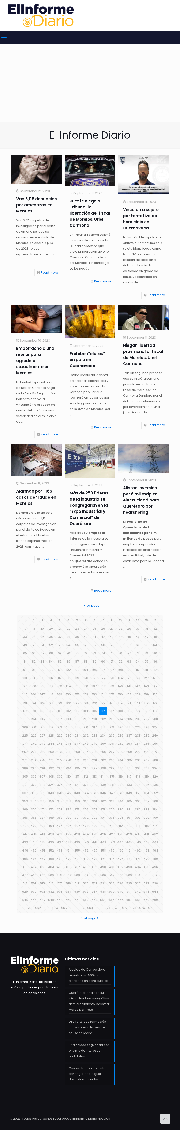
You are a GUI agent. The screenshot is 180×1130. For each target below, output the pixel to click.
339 (42, 793)
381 (129, 809)
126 (137, 678)
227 (42, 735)
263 (77, 752)
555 (112, 900)
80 (155, 653)
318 (137, 776)
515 (42, 883)
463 (146, 850)
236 (120, 735)
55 (77, 645)
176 (155, 702)
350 (138, 793)
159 (146, 694)
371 (42, 809)
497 (25, 875)
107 (111, 669)
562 (38, 908)
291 (42, 768)
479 (146, 858)
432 (155, 834)
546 (34, 900)
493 (129, 867)
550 (68, 900)
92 (120, 661)
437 (60, 842)
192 (155, 711)
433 (25, 842)
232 (86, 735)
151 (77, 694)
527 (146, 883)
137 (94, 686)
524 (120, 883)
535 (77, 891)
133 (59, 686)
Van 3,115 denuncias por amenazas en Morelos (36, 205)
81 (25, 661)
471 (77, 858)
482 (34, 867)
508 (120, 875)
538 (103, 891)
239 (146, 735)
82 (34, 661)
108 (120, 669)
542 (138, 891)
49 (25, 645)
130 (33, 686)
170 (103, 702)
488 (86, 867)
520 (86, 883)
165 (59, 702)
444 (120, 842)
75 (111, 653)
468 (51, 858)
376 (85, 809)
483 (42, 867)
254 (138, 743)
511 (146, 875)
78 (137, 653)
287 (146, 760)
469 (60, 858)
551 (77, 900)
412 (120, 826)
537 (94, 891)
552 (86, 900)
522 (103, 883)
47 (146, 637)
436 (51, 842)
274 (34, 760)
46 (138, 637)
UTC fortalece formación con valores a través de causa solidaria (87, 1027)
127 (146, 678)
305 (25, 776)
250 (103, 743)
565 (64, 908)
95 (146, 661)
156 (120, 694)
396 (120, 817)
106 (103, 669)
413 (129, 826)
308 (51, 776)
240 (155, 735)
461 (129, 850)
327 (77, 785)
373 (59, 809)
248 (86, 743)
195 (42, 719)
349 (129, 793)
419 (42, 834)
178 (33, 711)
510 (137, 875)
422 (68, 834)
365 (129, 801)
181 (60, 711)
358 (68, 801)
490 (103, 867)
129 (25, 686)
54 (68, 645)
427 (112, 834)
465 (25, 858)
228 (51, 735)
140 (120, 686)
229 (60, 735)
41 (94, 637)
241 (24, 743)
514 (33, 883)
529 (25, 891)
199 (77, 719)
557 (129, 900)
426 (103, 834)
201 (94, 719)
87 (77, 661)
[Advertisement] (90, 87)
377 (94, 809)
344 (86, 793)
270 (137, 752)
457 (94, 850)
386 (34, 817)
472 (86, 858)
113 (25, 678)
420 (51, 834)
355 (42, 801)
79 (146, 653)
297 (94, 768)
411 (112, 826)
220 (120, 727)
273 (25, 760)
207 (146, 719)
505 (94, 875)
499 (42, 875)
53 (60, 645)
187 (111, 711)
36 (51, 637)
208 (155, 719)
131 (42, 686)
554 (103, 900)
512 (155, 875)
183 (77, 711)
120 (85, 678)
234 (103, 735)
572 (125, 908)
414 (137, 826)
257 (25, 752)
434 (34, 842)
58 (103, 645)
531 (42, 891)
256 (155, 743)
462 (138, 850)
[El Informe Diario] (41, 15)
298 (103, 768)
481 (24, 867)
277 (59, 760)
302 (138, 768)
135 (77, 686)
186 (103, 711)
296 (86, 768)
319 (146, 776)
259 (42, 752)
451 (42, 850)
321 (25, 785)
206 (138, 719)
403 (42, 826)
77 (129, 653)
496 (155, 867)
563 (46, 908)
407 (77, 826)
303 (146, 768)
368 (155, 801)
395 (112, 817)
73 (94, 653)
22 (68, 628)
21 (59, 628)
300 (120, 768)
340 (51, 793)
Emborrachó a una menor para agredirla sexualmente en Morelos (35, 361)
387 (42, 817)
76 (120, 653)
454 (68, 850)
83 (42, 661)
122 (103, 678)
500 (51, 875)
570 (107, 908)
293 (60, 768)
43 (112, 637)
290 (34, 768)
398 (138, 817)
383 (146, 809)
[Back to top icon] (165, 1119)
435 (42, 842)
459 (112, 850)
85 (60, 661)
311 (77, 776)
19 (42, 628)
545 (25, 900)
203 (112, 719)
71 (77, 653)
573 (133, 908)
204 (120, 719)
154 (103, 694)
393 (94, 817)
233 (94, 735)
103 (77, 669)
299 (112, 768)
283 (112, 760)
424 (86, 834)
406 (68, 826)
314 (103, 776)
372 (51, 809)
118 (68, 678)
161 (25, 702)
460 (120, 850)
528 (155, 883)
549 (60, 900)
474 (103, 858)
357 (59, 801)
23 (77, 628)
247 (77, 743)
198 (68, 719)
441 (94, 842)
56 (86, 645)
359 (77, 801)
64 (155, 645)
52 (51, 645)
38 (68, 637)
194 (33, 719)
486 (68, 867)
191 (146, 711)
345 (94, 793)
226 (34, 735)
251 (111, 743)
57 (94, 645)
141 (129, 686)
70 (68, 653)
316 (120, 776)
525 (129, 883)
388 (51, 817)
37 (59, 637)
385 (25, 817)
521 (94, 883)
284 (120, 760)
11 (112, 620)
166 (68, 702)
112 (155, 669)
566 (72, 908)
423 (77, 834)
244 (51, 743)
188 (120, 711)
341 (59, 793)
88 (86, 661)
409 (94, 826)
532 (51, 891)
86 (68, 661)
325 (60, 785)
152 (85, 694)
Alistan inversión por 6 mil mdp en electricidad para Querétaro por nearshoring (141, 500)
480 (155, 858)
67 (42, 653)
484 (51, 867)
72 (85, 653)
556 (120, 900)
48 (155, 637)
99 (42, 669)
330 (103, 785)
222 (138, 727)
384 (155, 809)
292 (51, 768)
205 (129, 719)
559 (146, 900)
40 (86, 637)
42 (103, 637)
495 (146, 867)
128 (155, 678)
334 (138, 785)
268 (120, 752)
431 (146, 834)
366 (138, 801)
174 (137, 702)
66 (34, 653)
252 (120, 743)
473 (94, 858)
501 (59, 875)
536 (86, 891)
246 (68, 743)
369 (25, 809)
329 (94, 785)
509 (129, 875)
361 (94, 801)
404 (51, 826)
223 (146, 727)
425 (94, 834)
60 (120, 645)
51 (42, 645)
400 (155, 817)
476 (120, 858)
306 (34, 776)
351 (146, 793)
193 (25, 719)
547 (42, 900)
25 (94, 628)
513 (25, 883)
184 (85, 711)
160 (155, 694)
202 (103, 719)
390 (68, 817)
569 (98, 908)
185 (94, 711)
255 (146, 743)
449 (25, 850)
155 (111, 694)
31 (146, 628)
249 (94, 743)
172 (120, 702)
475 (112, 858)
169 (94, 702)
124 (120, 678)
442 (103, 842)
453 (60, 850)
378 (103, 809)
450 (34, 850)
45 (129, 637)
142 (137, 686)
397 (129, 817)
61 (129, 645)
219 (111, 727)
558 (138, 900)
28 (120, 628)
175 (146, 702)
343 (77, 793)
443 (112, 842)
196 (51, 719)
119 (77, 678)
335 (146, 785)
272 (155, 752)
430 (138, 834)
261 (59, 752)
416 (155, 826)
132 (51, 686)
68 (51, 653)
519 (77, 883)
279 (77, 760)
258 (34, 752)
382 (138, 809)
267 (111, 752)
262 (68, 752)
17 (25, 628)
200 (86, 719)
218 (103, 727)
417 (25, 834)
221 (129, 727)
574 (142, 908)
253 (129, 743)
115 (42, 678)
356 (51, 801)
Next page (88, 918)
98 (34, 669)
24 (86, 628)
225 (25, 735)
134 (68, 686)
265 (94, 752)
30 (138, 628)
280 (86, 760)
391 (77, 817)
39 (77, 637)
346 (103, 793)
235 (112, 735)
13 (129, 620)
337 (25, 793)
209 (25, 727)
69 (60, 653)
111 (146, 669)
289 (25, 768)
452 (51, 850)
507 (111, 875)
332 (120, 785)
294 (68, 768)
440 (86, 842)
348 (120, 793)
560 (155, 900)
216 (85, 727)
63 (146, 645)
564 (55, 908)
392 (86, 817)
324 (51, 785)
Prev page (92, 605)
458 (103, 850)
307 (42, 776)
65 (25, 653)
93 (129, 661)
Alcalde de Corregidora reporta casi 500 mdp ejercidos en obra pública (88, 975)
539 (112, 891)
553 (94, 900)
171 (111, 702)
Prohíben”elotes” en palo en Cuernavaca (87, 360)
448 (155, 842)
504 (86, 875)
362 (103, 801)
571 (116, 908)
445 (129, 842)
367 (146, 801)
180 (51, 711)
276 (51, 760)
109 (129, 669)
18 (33, 628)
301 (129, 768)
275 (42, 760)
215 (77, 727)
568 (90, 908)
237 (129, 735)
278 (68, 760)
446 (138, 842)
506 (103, 875)
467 (42, 858)
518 (68, 883)
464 (155, 850)
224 (155, 727)
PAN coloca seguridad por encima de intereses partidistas (89, 1050)
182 (68, 711)
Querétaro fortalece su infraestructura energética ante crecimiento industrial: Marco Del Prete (89, 1001)
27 (111, 628)
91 (111, 661)
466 (34, 858)
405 (60, 826)
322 (34, 785)
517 (59, 883)
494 (138, 867)
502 (68, 875)
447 (146, 842)
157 (129, 694)
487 (77, 867)
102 (68, 669)
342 (68, 793)
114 (34, 678)
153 (94, 694)
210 (33, 727)
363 (112, 801)
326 (68, 785)
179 (42, 711)
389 (60, 817)
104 (85, 669)
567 (81, 908)
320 (155, 776)
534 (68, 891)
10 (103, 620)
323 (42, 785)
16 (155, 620)
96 (155, 661)
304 (155, 768)
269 (129, 752)
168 (85, 702)
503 (77, 875)
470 (68, 858)
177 (25, 711)
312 (85, 776)
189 (129, 711)
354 (34, 801)
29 (129, 628)
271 (146, 752)
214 (68, 727)
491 (111, 867)
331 (111, 785)
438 (68, 842)
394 (103, 817)
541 (129, 891)
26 (103, 628)
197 (59, 719)
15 (146, 620)
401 (24, 826)
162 (33, 702)
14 (137, 620)
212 (51, 727)
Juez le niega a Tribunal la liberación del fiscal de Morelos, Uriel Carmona (90, 213)
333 (129, 785)
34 (34, 637)
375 (77, 809)
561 (29, 908)
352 (155, 793)
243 (42, 743)
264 (86, 752)
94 (138, 661)
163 (42, 702)
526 (138, 883)
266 (103, 752)
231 (77, 735)
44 (120, 637)
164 (51, 702)
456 (86, 850)
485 (60, 867)
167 (77, 702)
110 (138, 669)
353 (25, 801)
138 (103, 686)
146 (33, 694)
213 (59, 727)
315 (111, 776)
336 (155, 785)
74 (103, 653)
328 (86, 785)
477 (129, 858)
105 (94, 669)
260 (51, 752)
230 (68, 735)
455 (77, 850)
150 (68, 694)
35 (42, 637)
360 (86, 801)
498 (34, 875)
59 (112, 645)
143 (146, 686)
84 (51, 661)
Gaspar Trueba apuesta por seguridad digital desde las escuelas (87, 1074)
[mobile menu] (4, 38)
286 (138, 760)
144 (155, 686)
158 (137, 694)
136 (85, 686)
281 (94, 760)
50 (34, 645)
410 (103, 826)
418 (33, 834)
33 (25, 637)
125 (129, 678)
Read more (49, 272)
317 (129, 776)
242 (34, 743)
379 (111, 809)
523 (112, 883)
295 (77, 768)
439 (77, 842)
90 (103, 661)
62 (138, 645)
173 (129, 702)
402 (34, 826)
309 (60, 776)
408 (86, 826)
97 (25, 669)
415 (146, 826)
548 (51, 900)
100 (51, 669)
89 (94, 661)
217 (94, 727)
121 (94, 678)
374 (68, 809)
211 (42, 727)
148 (51, 694)
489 (94, 867)
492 (120, 867)
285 (129, 760)
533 (60, 891)
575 (151, 908)
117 (59, 678)
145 (24, 694)
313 (94, 776)
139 (111, 686)
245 (60, 743)
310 (68, 776)
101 (60, 669)
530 (34, 891)
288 (155, 760)
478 (138, 858)
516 (51, 883)
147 (42, 694)
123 (111, 678)
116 (51, 678)
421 (59, 834)
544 (155, 891)
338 (34, 793)
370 (33, 809)
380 (120, 809)
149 (59, 694)
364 (120, 801)
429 (129, 834)
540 (120, 891)
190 (137, 711)
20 (51, 628)
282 (103, 760)
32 (155, 628)
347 (112, 793)
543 (146, 891)
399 (146, 817)
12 (120, 620)
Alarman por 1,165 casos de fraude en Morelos (36, 497)
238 (138, 735)
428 (120, 834)
